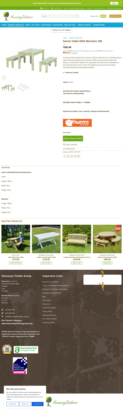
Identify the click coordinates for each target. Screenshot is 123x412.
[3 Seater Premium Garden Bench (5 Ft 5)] (76, 239)
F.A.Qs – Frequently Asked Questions (74, 8)
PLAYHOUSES (58, 25)
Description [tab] (5, 167)
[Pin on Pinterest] (75, 156)
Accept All (37, 404)
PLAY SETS (35, 25)
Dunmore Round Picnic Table (107, 257)
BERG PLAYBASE (84, 25)
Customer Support (49, 308)
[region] (25, 397)
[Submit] (77, 16)
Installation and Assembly (114, 8)
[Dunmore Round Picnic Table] (107, 239)
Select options (16, 263)
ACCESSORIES (46, 25)
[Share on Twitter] (68, 156)
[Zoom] (4, 78)
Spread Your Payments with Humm (55, 289)
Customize (12, 404)
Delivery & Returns (99, 8)
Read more (107, 263)
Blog (44, 297)
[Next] (56, 58)
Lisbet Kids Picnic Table (15, 257)
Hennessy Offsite (48, 322)
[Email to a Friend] (71, 156)
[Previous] (5, 58)
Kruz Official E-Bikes (49, 319)
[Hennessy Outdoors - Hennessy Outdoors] (19, 16)
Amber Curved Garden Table (46, 257)
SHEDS (27, 25)
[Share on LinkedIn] (78, 156)
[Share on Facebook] (64, 156)
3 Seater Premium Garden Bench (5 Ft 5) (77, 257)
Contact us (46, 304)
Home (3, 25)
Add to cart (46, 263)
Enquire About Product (73, 138)
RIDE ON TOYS (69, 25)
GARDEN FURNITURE (16, 25)
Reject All (25, 404)
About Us (89, 8)
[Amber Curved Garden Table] (46, 239)
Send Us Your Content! (50, 282)
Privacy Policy (47, 311)
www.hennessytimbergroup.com (17, 323)
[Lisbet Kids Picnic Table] (15, 239)
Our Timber (46, 300)
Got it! (114, 3)
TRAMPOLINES (99, 25)
